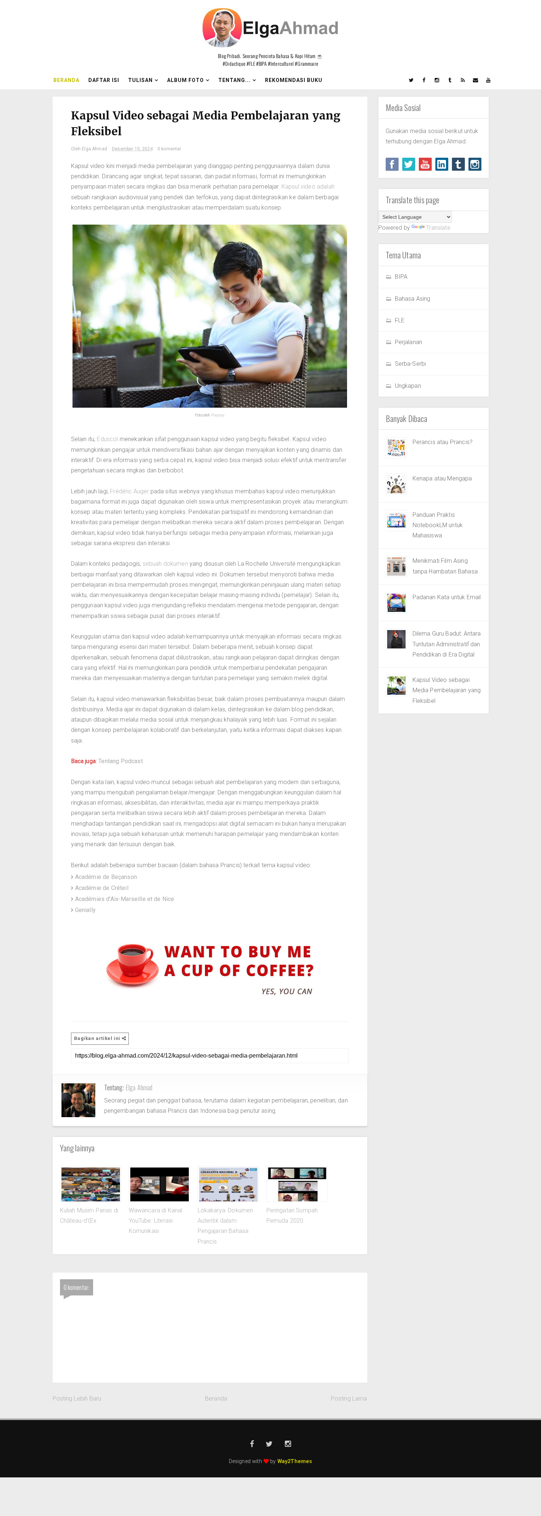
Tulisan (140, 80)
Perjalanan (408, 342)
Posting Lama (349, 1398)
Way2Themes (294, 1461)
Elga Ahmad (139, 1087)
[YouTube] (425, 164)
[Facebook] (392, 164)
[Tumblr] (458, 164)
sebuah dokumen (165, 563)
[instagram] (437, 80)
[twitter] (411, 80)
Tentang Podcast (120, 761)
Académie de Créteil (101, 887)
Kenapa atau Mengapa (442, 478)
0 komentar (169, 148)
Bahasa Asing (413, 298)
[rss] (462, 80)
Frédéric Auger (129, 491)
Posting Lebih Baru (77, 1398)
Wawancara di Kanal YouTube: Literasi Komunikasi (156, 1221)
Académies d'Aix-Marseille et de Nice (124, 898)
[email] (475, 80)
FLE (399, 320)
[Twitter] (408, 164)
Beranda (66, 80)
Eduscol (107, 439)
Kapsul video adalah (308, 186)
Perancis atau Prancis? (443, 442)
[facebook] (424, 80)
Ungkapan (408, 385)
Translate (438, 227)
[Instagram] (474, 164)
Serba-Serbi (410, 363)
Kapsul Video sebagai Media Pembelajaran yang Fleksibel (447, 690)
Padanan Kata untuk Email (447, 597)
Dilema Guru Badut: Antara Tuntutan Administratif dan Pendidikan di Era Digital (447, 644)
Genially (85, 910)
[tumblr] (450, 80)
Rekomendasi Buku (293, 80)
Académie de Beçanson (106, 876)
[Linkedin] (441, 164)
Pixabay (217, 415)
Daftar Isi (103, 80)
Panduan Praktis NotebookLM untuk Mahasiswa (438, 525)
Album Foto (185, 80)
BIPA (401, 276)
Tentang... (234, 80)
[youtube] (488, 80)
